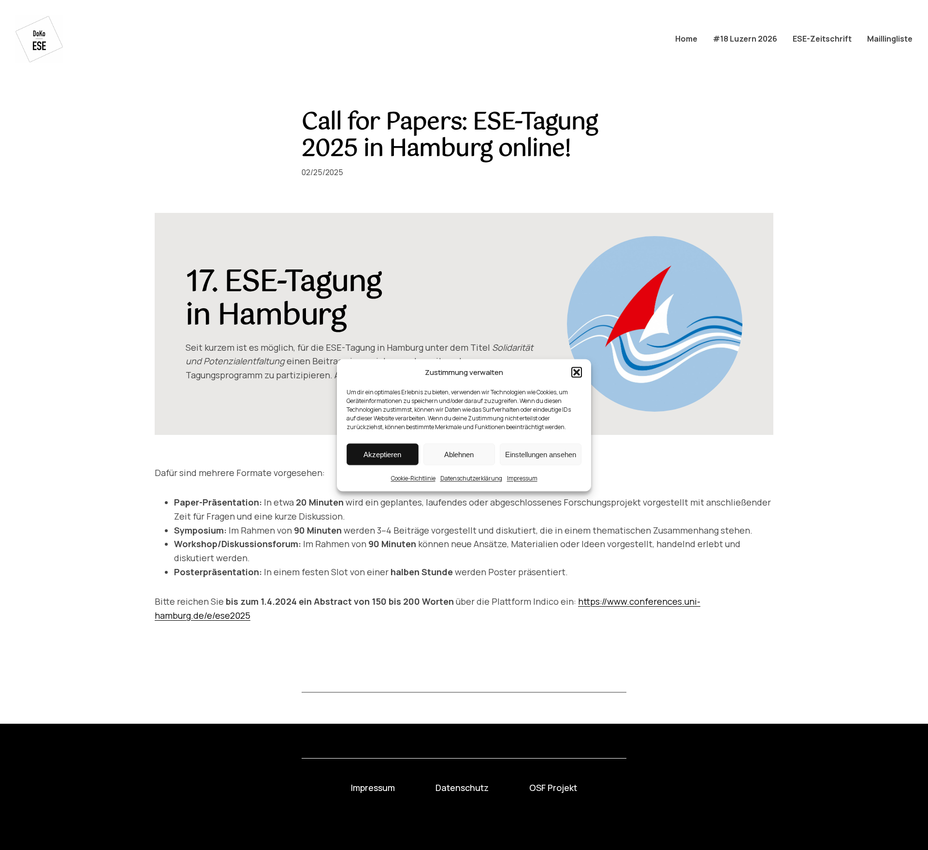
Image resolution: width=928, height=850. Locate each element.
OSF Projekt (553, 787)
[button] (576, 372)
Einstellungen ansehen (540, 454)
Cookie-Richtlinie (413, 478)
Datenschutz (462, 787)
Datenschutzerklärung (471, 478)
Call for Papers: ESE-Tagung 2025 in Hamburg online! (450, 136)
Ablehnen (459, 454)
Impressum (522, 478)
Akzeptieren (382, 454)
